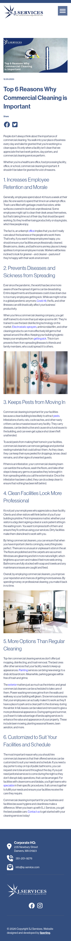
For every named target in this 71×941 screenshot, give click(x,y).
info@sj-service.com (27, 867)
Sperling (45, 932)
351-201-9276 (24, 858)
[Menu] (62, 11)
